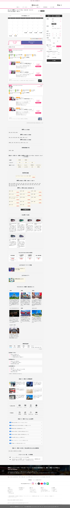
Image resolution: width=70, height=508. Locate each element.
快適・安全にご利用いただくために (45, 491)
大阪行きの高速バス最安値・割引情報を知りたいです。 (21, 434)
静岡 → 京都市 (20, 137)
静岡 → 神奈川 (15, 132)
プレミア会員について (33, 490)
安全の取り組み (11, 491)
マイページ (20, 490)
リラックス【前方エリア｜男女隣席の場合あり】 (24, 63)
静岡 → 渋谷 (11, 137)
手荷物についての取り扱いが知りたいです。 (19, 443)
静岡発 (10, 150)
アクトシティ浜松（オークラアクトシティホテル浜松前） (20, 457)
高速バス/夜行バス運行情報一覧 (35, 0)
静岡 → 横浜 (15, 137)
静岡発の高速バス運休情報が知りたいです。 (19, 428)
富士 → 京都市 (20, 142)
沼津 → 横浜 (16, 142)
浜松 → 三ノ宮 (25, 142)
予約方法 (11, 412)
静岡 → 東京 (11, 132)
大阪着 (13, 150)
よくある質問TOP (54, 489)
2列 (19, 162)
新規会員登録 (21, 489)
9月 (40, 15)
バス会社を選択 (54, 57)
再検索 (54, 60)
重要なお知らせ (11, 489)
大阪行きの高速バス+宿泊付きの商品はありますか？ (20, 431)
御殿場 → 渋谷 (11, 142)
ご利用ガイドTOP (43, 489)
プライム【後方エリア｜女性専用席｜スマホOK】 (24, 109)
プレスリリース (11, 490)
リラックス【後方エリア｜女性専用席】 (22, 72)
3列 (25, 162)
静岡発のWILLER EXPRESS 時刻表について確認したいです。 (21, 425)
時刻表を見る (40, 51)
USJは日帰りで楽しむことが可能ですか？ (18, 437)
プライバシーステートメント (49, 506)
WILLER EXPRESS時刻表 (44, 490)
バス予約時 (53, 490)
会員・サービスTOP (32, 489)
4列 (32, 162)
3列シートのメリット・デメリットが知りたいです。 (20, 440)
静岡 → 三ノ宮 (25, 137)
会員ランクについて (32, 491)
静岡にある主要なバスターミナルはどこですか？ (19, 422)
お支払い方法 (12, 405)
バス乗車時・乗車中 (54, 491)
